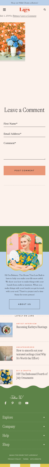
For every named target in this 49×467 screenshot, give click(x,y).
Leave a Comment (28, 16)
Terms (25, 459)
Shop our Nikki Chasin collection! (24, 3)
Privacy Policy (14, 459)
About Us (24, 304)
